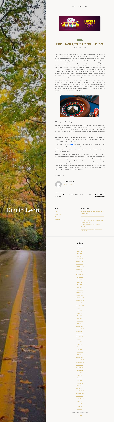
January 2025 (79, 295)
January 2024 (79, 326)
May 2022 (79, 378)
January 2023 (79, 357)
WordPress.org (58, 219)
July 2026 (79, 248)
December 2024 (80, 297)
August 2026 (80, 246)
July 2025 (79, 279)
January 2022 (79, 388)
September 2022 (80, 367)
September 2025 (80, 274)
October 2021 (79, 396)
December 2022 (80, 359)
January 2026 (79, 264)
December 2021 (80, 391)
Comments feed (59, 216)
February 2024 (79, 323)
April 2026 (79, 256)
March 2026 (80, 259)
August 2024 (80, 308)
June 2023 (79, 344)
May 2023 (79, 347)
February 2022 (79, 385)
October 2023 (79, 334)
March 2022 (80, 383)
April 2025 (79, 287)
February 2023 (79, 354)
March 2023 (80, 352)
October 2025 (79, 271)
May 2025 (79, 284)
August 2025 (80, 277)
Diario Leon (23, 210)
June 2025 (79, 282)
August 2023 (80, 339)
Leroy (84, 47)
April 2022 (79, 380)
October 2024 (79, 303)
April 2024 (79, 318)
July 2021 (79, 403)
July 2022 (79, 372)
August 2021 (80, 401)
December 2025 (80, 266)
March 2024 (80, 321)
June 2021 (79, 406)
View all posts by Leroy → (69, 184)
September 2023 (80, 336)
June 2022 (79, 375)
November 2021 (80, 393)
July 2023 (79, 341)
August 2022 (80, 370)
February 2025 (79, 292)
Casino (63, 175)
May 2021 (79, 409)
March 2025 (80, 290)
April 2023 (79, 349)
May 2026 (79, 253)
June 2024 (79, 313)
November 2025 (80, 269)
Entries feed (58, 214)
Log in (56, 211)
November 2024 (80, 300)
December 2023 (80, 328)
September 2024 (80, 305)
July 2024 (79, 310)
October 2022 (79, 365)
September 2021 (80, 398)
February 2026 (79, 261)
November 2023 (80, 331)
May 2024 (79, 315)
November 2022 (80, 362)
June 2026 (79, 251)
